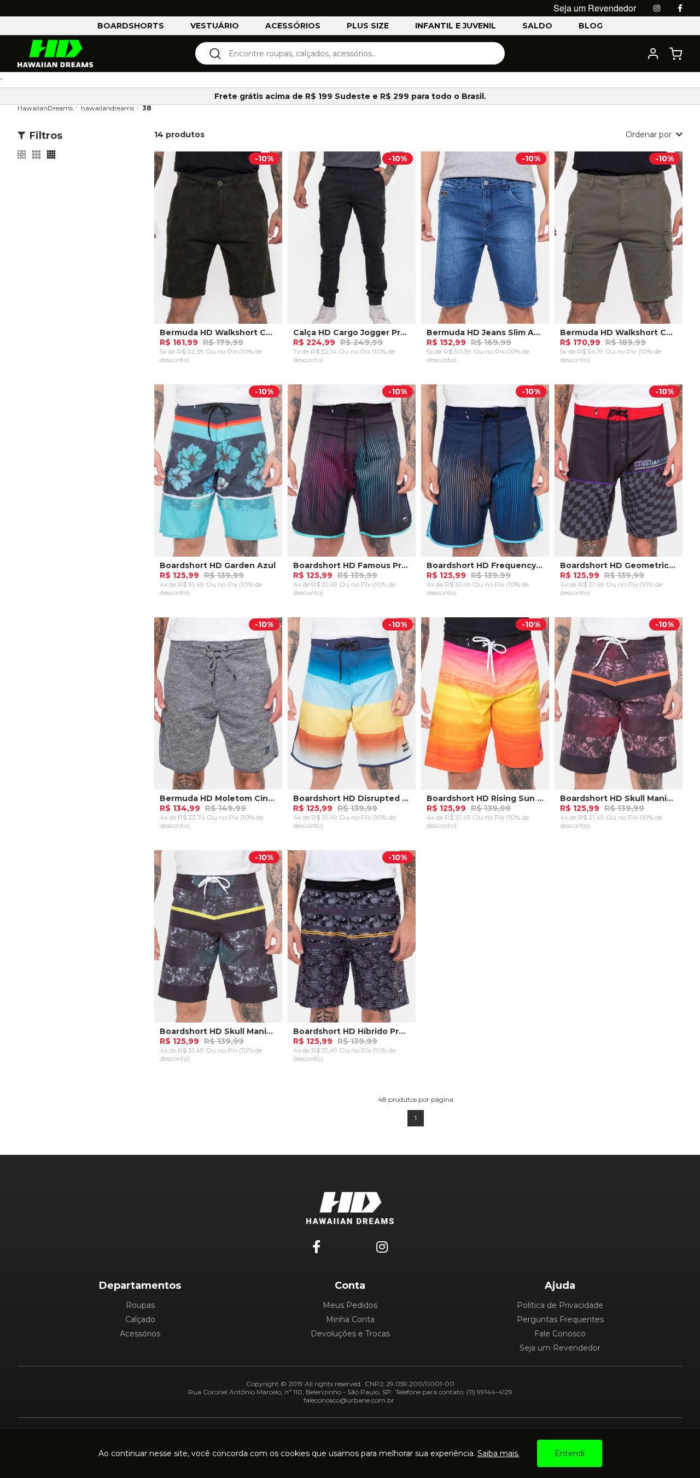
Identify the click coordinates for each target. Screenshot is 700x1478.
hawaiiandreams (107, 108)
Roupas (140, 1305)
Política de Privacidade (560, 1305)
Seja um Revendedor (560, 1348)
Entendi (570, 1453)
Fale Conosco (560, 1334)
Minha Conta (350, 1319)
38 (146, 108)
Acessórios (140, 1334)
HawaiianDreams (45, 108)
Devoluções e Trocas (350, 1334)
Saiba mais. (498, 1453)
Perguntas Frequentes (560, 1319)
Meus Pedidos (350, 1305)
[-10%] (218, 243)
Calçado (140, 1319)
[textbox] (357, 53)
